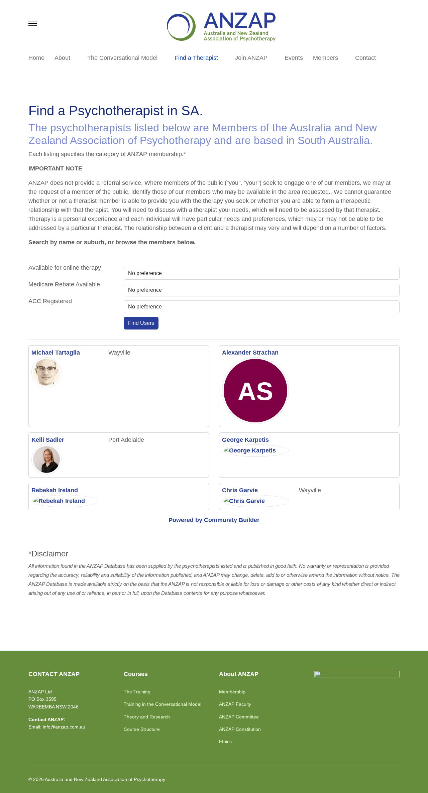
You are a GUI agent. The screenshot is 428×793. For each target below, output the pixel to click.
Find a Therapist (196, 57)
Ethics (225, 741)
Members (325, 57)
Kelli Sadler (47, 439)
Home (36, 57)
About (62, 57)
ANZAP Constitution (240, 729)
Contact (365, 57)
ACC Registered (50, 301)
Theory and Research (147, 716)
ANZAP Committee (239, 716)
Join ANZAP (251, 57)
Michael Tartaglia (55, 352)
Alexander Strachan (250, 352)
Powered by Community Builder (214, 520)
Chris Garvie (240, 490)
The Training (137, 691)
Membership (232, 691)
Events (294, 57)
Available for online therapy (64, 267)
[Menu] (32, 23)
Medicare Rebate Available (64, 284)
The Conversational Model (122, 57)
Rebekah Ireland (54, 490)
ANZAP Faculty (235, 704)
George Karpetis (245, 439)
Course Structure (142, 729)
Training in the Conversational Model (162, 704)
